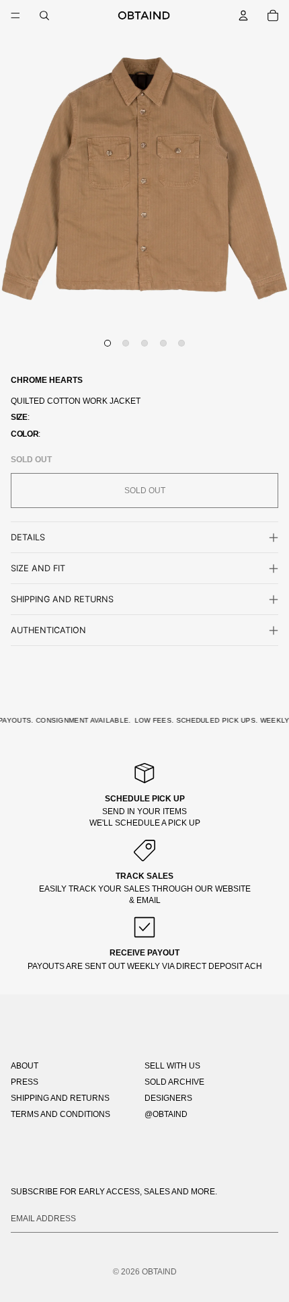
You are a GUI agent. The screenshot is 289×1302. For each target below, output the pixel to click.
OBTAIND (159, 1271)
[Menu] (15, 15)
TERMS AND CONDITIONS (60, 1114)
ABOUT (24, 1066)
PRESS (24, 1082)
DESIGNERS (168, 1098)
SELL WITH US (172, 1066)
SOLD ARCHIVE (174, 1082)
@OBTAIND (166, 1114)
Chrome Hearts (47, 380)
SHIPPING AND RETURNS (60, 1098)
